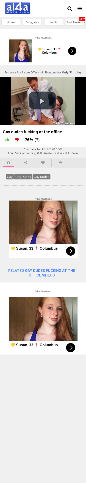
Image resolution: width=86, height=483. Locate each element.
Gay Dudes (23, 177)
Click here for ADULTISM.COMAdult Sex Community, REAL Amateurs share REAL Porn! (43, 151)
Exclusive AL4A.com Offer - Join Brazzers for (43, 72)
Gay (10, 177)
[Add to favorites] (42, 163)
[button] (42, 100)
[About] (8, 163)
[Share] (25, 163)
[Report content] (60, 163)
